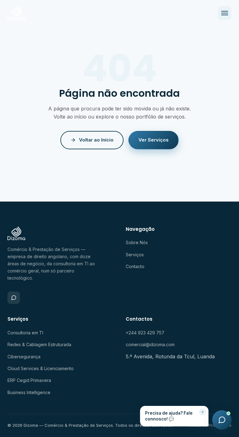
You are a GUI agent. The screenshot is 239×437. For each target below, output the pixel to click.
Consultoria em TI (25, 332)
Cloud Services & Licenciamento (40, 368)
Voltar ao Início (96, 140)
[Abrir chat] (222, 420)
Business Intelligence (28, 392)
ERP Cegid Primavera (29, 380)
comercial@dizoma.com (150, 344)
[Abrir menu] (225, 13)
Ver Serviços (153, 140)
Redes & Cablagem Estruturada (39, 344)
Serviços (135, 254)
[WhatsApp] (13, 297)
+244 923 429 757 (145, 332)
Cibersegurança (23, 356)
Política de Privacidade (209, 425)
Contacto (135, 266)
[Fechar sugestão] (202, 411)
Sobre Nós (137, 242)
